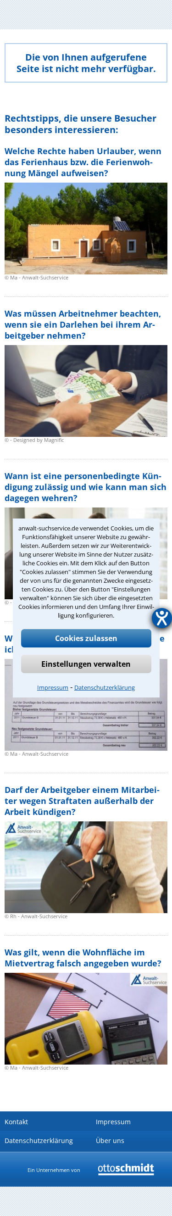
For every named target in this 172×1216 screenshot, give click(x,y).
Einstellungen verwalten (86, 664)
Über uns (110, 1140)
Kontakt (16, 1121)
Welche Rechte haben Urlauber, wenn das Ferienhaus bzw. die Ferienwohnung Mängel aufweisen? (83, 161)
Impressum (52, 687)
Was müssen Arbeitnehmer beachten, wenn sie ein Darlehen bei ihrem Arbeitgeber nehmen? (83, 324)
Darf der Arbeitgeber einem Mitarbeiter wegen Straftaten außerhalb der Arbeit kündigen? (82, 800)
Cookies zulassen (86, 638)
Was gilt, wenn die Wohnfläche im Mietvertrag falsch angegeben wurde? (83, 958)
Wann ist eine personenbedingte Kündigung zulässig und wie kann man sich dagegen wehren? (85, 486)
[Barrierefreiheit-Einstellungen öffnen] (162, 618)
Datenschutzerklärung (104, 687)
